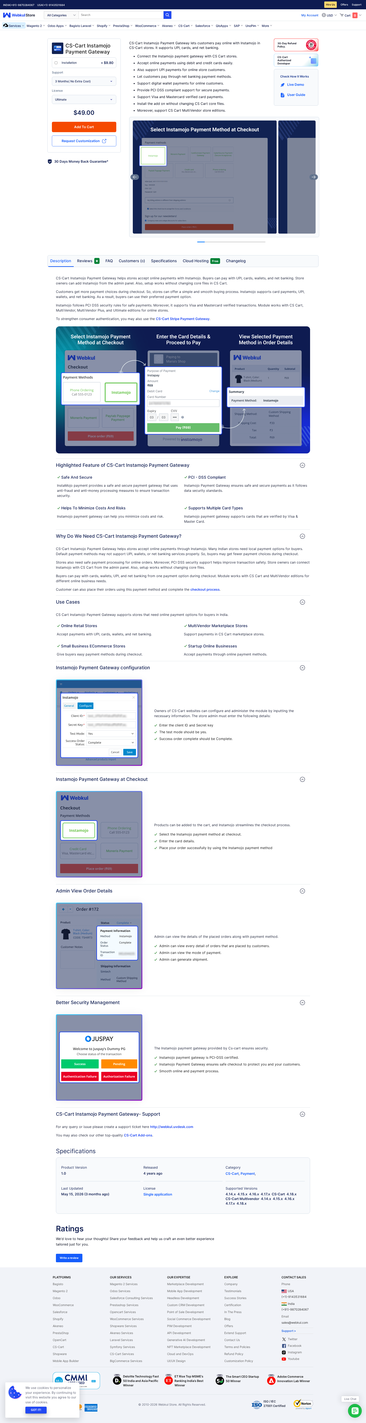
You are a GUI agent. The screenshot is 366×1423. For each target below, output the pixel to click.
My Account (309, 15)
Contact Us (232, 1340)
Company (231, 1284)
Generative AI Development (186, 1340)
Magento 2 (60, 1291)
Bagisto (58, 1284)
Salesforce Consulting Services (131, 1298)
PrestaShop (61, 1333)
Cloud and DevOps (180, 1354)
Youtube (293, 1359)
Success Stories (235, 1298)
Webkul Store (21, 15)
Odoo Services (120, 1291)
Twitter (292, 1339)
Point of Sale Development (185, 1312)
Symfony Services (122, 1347)
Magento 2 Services (123, 1284)
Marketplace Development (185, 1284)
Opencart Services (123, 1312)
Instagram (295, 1352)
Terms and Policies (237, 1347)
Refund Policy (233, 1354)
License (57, 90)
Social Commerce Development (189, 1319)
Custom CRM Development (185, 1305)
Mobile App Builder (66, 1361)
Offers (344, 4)
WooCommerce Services (127, 1319)
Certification (232, 1305)
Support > (288, 1331)
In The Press (232, 1312)
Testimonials (232, 1291)
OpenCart (59, 1340)
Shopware (60, 1354)
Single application (157, 1194)
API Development (179, 1333)
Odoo (56, 1298)
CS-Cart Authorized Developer (284, 60)
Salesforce (60, 1312)
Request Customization (81, 141)
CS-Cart (232, 1173)
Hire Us (330, 4)
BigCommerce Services (126, 1361)
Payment (248, 1173)
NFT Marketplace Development (189, 1347)
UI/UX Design (176, 1361)
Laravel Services (121, 1340)
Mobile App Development (184, 1291)
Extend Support (235, 1333)
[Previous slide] (134, 177)
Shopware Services (123, 1326)
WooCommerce (63, 1305)
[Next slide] (313, 177)
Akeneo (58, 1326)
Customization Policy (238, 1361)
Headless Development (183, 1298)
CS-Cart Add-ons (138, 1135)
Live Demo (295, 84)
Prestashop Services (124, 1305)
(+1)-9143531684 (54, 5)
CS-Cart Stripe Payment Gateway (182, 319)
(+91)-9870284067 (22, 5)
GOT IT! (36, 1410)
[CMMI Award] (76, 1374)
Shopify (58, 1319)
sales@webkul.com (294, 1322)
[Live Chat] (355, 1411)
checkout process (205, 589)
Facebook (295, 1345)
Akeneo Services (121, 1333)
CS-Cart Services (122, 1354)
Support (356, 4)
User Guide (296, 95)
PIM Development (179, 1326)
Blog (227, 1319)
